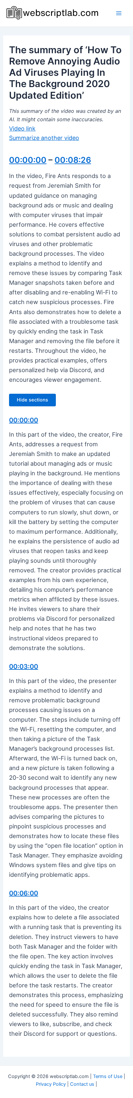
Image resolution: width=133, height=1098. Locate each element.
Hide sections (32, 400)
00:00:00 (27, 160)
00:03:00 (23, 666)
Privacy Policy (51, 1084)
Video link (22, 128)
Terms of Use (107, 1076)
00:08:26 (73, 160)
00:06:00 (23, 893)
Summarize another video (44, 137)
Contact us (82, 1084)
